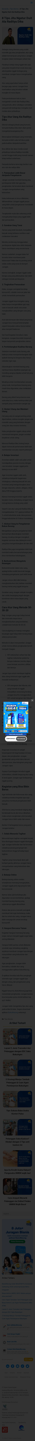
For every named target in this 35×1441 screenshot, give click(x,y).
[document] (17, 720)
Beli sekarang (21, 738)
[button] (32, 700)
